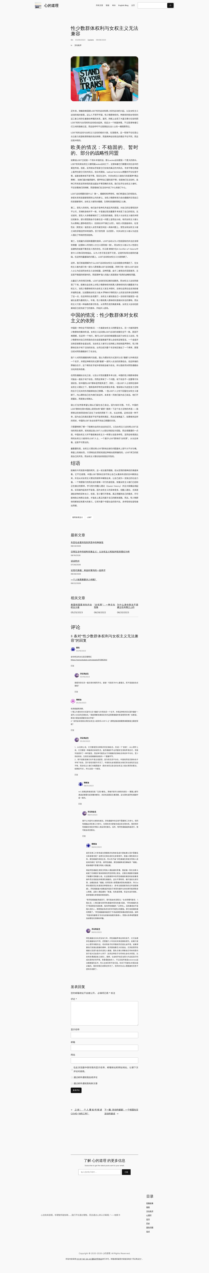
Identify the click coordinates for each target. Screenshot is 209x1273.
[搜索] (170, 5)
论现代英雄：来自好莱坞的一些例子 (88, 570)
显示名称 (75, 1029)
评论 (74, 999)
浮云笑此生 (84, 674)
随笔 (148, 1207)
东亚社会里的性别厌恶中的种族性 (87, 542)
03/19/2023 (81, 651)
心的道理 (51, 5)
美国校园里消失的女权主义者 (81, 606)
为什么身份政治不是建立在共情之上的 (127, 606)
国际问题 (149, 1228)
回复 (72, 666)
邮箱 (73, 1042)
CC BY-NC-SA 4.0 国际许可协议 (89, 1259)
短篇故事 (149, 1203)
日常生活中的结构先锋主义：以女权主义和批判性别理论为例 (100, 551)
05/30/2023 (81, 703)
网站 (73, 1055)
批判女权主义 (77, 517)
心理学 (149, 1215)
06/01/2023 (89, 786)
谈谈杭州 (75, 561)
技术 (148, 1232)
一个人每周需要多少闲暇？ (84, 579)
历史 (148, 1223)
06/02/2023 (97, 847)
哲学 (148, 1219)
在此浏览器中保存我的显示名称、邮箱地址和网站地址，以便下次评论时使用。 (105, 1069)
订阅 (126, 1172)
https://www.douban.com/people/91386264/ (89, 660)
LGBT (89, 517)
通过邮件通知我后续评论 (86, 1077)
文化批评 (77, 45)
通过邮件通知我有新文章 (86, 1083)
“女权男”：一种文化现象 (104, 606)
